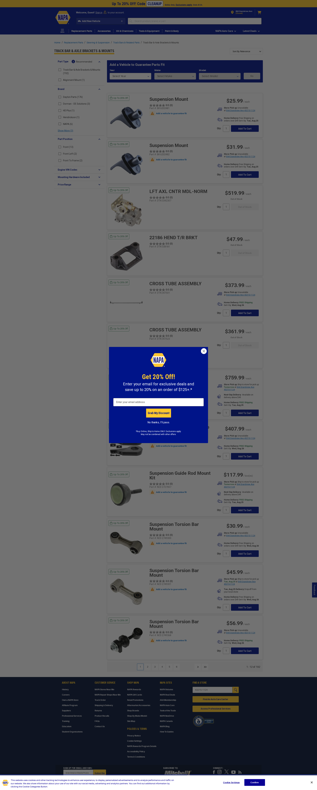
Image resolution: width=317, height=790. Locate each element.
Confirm (254, 782)
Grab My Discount (158, 413)
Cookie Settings (231, 782)
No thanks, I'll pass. (158, 422)
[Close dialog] (204, 351)
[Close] (311, 782)
